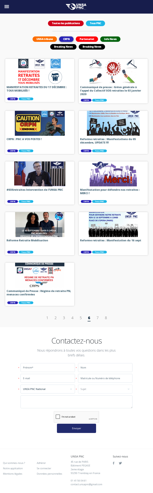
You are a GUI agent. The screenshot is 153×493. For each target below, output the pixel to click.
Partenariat (87, 39)
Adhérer (41, 463)
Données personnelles (49, 473)
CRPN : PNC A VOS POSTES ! (24, 139)
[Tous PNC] (77, 6)
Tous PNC (95, 23)
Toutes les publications (66, 23)
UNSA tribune (44, 39)
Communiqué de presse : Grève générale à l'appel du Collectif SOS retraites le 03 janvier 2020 (110, 90)
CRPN (66, 39)
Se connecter (44, 468)
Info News (110, 39)
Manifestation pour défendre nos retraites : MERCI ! (110, 191)
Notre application (13, 468)
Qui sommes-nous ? (14, 463)
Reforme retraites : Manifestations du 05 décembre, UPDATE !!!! (108, 140)
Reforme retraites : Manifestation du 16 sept (110, 240)
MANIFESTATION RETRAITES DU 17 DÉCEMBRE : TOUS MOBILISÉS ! (37, 88)
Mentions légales (12, 473)
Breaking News (63, 46)
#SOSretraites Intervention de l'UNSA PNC (35, 189)
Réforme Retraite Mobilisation (27, 240)
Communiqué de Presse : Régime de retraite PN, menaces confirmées (39, 292)
